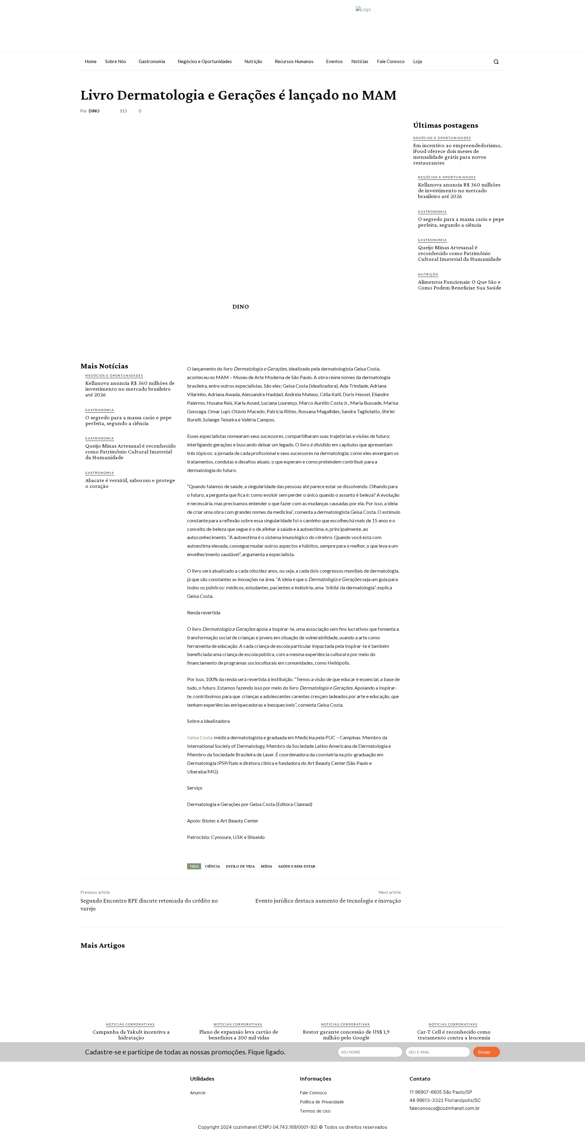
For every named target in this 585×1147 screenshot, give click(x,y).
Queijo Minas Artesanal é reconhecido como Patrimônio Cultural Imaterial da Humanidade (130, 451)
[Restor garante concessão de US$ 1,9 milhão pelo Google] (346, 985)
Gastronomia (99, 410)
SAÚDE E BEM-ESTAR (296, 866)
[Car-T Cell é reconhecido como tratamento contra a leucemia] (454, 985)
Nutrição (428, 274)
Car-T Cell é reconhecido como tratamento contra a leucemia (454, 1034)
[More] (498, 112)
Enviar (484, 1052)
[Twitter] (482, 61)
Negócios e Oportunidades (114, 375)
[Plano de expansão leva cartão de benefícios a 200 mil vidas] (238, 985)
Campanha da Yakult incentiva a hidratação (131, 1034)
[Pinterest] (470, 112)
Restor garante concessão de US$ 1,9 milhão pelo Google (346, 1034)
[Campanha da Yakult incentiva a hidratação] (131, 985)
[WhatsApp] (484, 112)
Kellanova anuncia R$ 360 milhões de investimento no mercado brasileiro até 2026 (130, 389)
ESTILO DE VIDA (240, 866)
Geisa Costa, (200, 737)
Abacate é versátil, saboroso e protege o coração (130, 483)
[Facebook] (459, 61)
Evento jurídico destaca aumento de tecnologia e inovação (328, 900)
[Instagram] (470, 61)
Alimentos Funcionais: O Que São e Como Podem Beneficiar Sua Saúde (459, 285)
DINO (94, 111)
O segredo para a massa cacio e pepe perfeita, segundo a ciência (128, 420)
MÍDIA (266, 866)
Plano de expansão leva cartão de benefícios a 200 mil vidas (238, 1034)
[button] (496, 61)
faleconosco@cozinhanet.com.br (445, 1108)
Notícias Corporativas (106, 82)
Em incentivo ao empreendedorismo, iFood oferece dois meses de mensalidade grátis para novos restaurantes (457, 154)
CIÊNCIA (212, 866)
